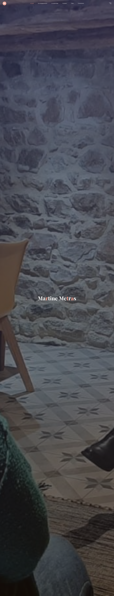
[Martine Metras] (4, 3)
